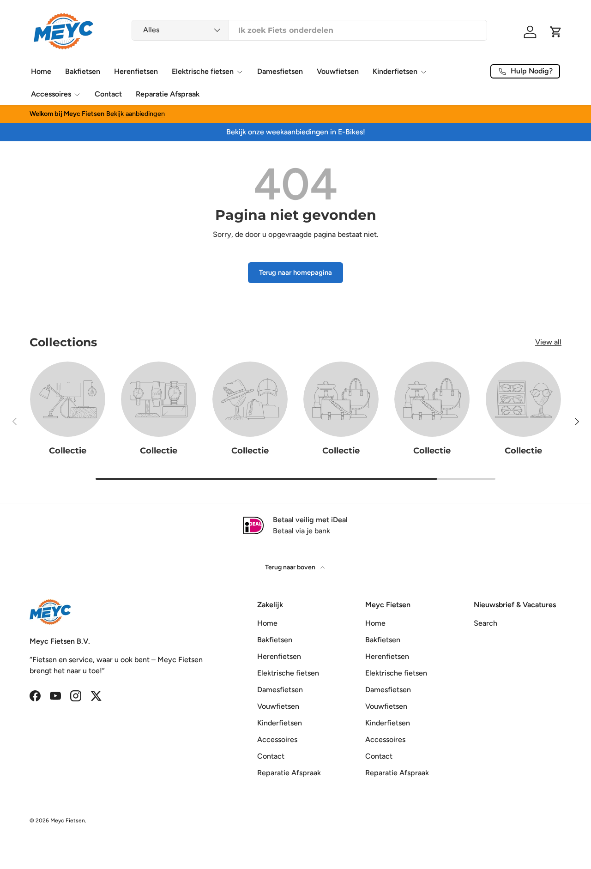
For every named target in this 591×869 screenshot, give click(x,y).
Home (41, 71)
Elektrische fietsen (203, 71)
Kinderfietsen (395, 71)
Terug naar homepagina (295, 272)
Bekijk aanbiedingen (135, 113)
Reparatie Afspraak (167, 94)
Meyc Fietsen (67, 820)
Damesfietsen (280, 71)
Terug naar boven (291, 567)
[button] (556, 32)
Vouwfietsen (338, 71)
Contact (108, 94)
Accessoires (51, 94)
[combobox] (309, 30)
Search (485, 623)
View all (548, 342)
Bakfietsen (82, 71)
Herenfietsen (136, 71)
